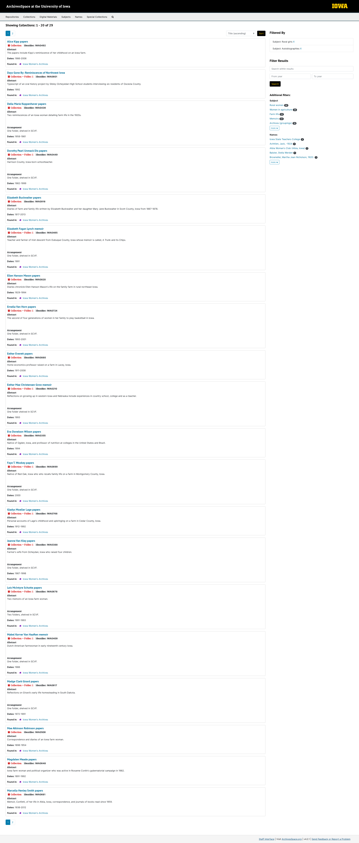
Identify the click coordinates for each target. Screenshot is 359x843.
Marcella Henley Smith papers (25, 790)
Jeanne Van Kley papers (21, 541)
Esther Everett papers (20, 353)
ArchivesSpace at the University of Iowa (38, 6)
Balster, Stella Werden (282, 152)
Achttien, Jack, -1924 (282, 143)
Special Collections (97, 16)
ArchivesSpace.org (292, 839)
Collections (29, 16)
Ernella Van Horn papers (21, 307)
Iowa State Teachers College (286, 139)
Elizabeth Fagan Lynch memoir (25, 229)
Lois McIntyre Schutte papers (24, 587)
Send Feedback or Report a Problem (331, 839)
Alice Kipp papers (17, 41)
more (273, 128)
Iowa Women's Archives (35, 64)
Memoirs (276, 118)
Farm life (276, 114)
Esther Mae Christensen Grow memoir (29, 385)
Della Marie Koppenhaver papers (26, 104)
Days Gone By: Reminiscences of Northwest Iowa (36, 73)
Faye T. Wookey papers (20, 463)
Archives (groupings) (282, 123)
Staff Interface (266, 839)
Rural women (278, 105)
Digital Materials (48, 16)
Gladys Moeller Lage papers (23, 509)
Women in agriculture (283, 109)
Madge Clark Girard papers (23, 681)
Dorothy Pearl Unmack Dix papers (27, 151)
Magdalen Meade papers (21, 759)
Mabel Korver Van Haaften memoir (27, 634)
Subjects (66, 16)
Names (78, 16)
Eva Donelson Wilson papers (24, 431)
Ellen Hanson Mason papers (23, 275)
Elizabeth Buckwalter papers (24, 197)
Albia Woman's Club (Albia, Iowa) (288, 148)
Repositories (12, 16)
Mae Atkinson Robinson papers (25, 728)
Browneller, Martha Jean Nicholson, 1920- (293, 157)
